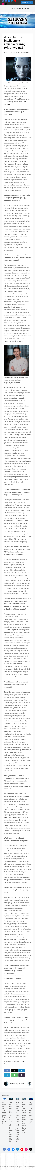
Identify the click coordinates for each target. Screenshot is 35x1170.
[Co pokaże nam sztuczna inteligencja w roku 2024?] (4, 1099)
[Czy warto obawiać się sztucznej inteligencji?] (31, 1099)
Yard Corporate (12, 630)
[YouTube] (15, 1)
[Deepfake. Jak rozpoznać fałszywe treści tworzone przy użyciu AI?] (24, 1099)
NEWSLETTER (26, 2)
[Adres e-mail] (21, 1075)
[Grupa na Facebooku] (6, 1)
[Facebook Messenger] (9, 1)
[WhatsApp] (14, 1075)
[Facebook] (3, 1)
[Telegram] (7, 1075)
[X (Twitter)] (6, 4)
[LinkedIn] (12, 1)
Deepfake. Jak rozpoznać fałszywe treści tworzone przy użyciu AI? (24, 1117)
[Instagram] (3, 4)
